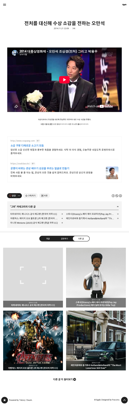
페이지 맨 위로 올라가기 (124, 400)
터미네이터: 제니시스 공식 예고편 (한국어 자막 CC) (33, 213)
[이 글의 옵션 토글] (19, 195)
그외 (73, 28)
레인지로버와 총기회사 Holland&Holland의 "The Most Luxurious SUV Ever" (92, 218)
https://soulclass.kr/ (20, 163)
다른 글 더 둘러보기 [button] (63, 379)
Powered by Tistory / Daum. (20, 400)
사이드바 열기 (4, 4)
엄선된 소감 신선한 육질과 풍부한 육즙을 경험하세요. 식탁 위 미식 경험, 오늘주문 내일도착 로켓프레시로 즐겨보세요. (63, 151)
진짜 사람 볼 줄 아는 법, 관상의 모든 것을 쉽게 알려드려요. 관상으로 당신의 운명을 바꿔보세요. (52, 174)
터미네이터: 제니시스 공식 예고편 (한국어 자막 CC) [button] (33, 277)
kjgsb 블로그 (4, 400)
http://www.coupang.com (23, 141)
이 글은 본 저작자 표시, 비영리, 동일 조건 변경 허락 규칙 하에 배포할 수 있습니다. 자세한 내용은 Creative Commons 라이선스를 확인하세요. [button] (116, 195)
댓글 (48, 238)
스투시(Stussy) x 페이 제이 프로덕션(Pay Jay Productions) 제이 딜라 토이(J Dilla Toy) (92, 213)
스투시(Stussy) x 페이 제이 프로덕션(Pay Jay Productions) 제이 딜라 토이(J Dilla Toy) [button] (96, 277)
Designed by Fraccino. (110, 400)
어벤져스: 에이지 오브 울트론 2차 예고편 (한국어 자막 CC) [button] (33, 340)
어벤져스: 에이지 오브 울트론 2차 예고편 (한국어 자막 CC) (36, 218)
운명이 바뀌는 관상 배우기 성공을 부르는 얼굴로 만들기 (40, 168)
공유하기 (64, 238)
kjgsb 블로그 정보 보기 (124, 4)
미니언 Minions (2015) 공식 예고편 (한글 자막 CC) (34, 222)
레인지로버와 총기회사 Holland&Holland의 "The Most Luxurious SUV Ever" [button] (96, 340)
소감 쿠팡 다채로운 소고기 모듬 (27, 145)
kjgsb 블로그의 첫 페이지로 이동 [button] (64, 4)
